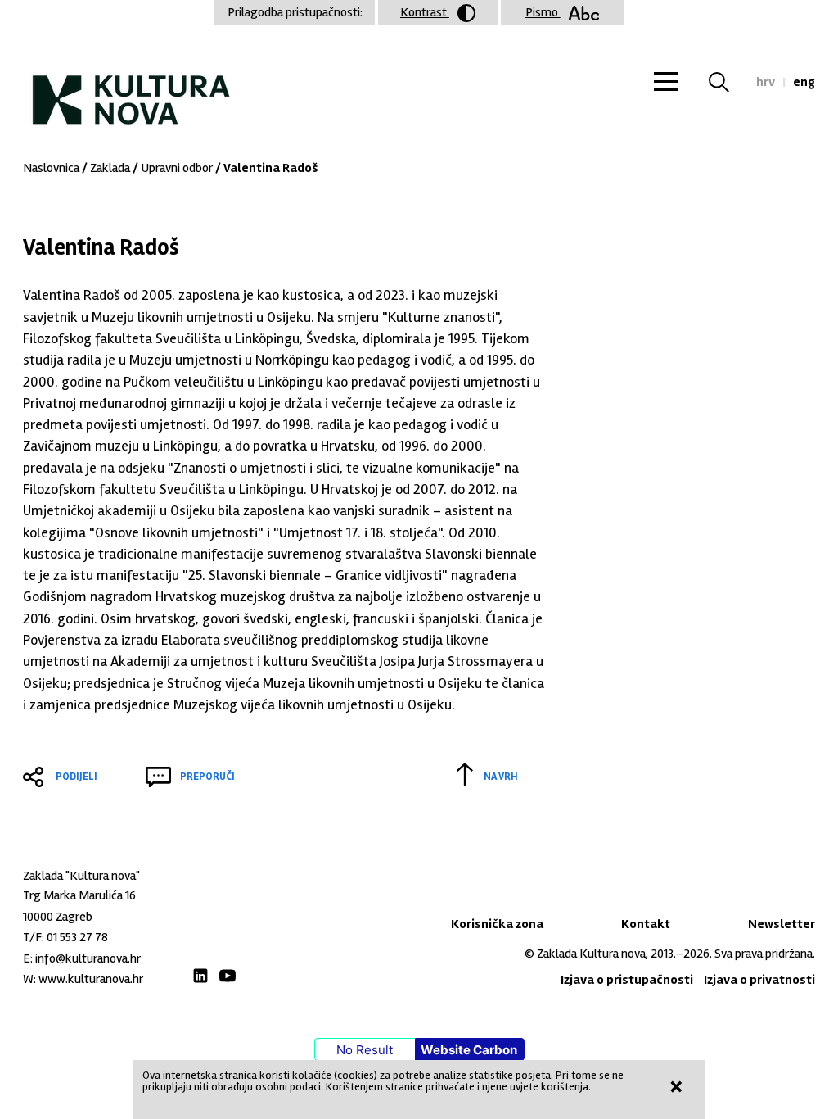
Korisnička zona (497, 924)
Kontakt (645, 924)
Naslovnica (51, 168)
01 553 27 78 (77, 937)
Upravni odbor (177, 168)
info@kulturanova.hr (88, 958)
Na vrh (501, 776)
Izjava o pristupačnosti (627, 980)
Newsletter (781, 924)
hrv (765, 81)
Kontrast (424, 12)
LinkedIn (200, 975)
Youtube (227, 975)
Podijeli (76, 776)
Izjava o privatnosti (759, 980)
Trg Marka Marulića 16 (79, 895)
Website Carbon (469, 1050)
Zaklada (110, 168)
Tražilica (729, 82)
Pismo (543, 12)
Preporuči (207, 776)
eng (804, 81)
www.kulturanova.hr (90, 979)
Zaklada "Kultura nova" (131, 87)
